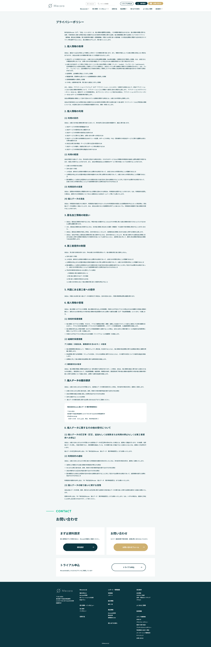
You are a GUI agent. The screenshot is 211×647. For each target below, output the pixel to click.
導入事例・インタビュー (87, 605)
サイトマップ (139, 635)
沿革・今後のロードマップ (143, 597)
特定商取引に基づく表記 (142, 630)
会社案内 (139, 590)
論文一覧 (110, 604)
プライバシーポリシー (142, 622)
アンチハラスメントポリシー (143, 627)
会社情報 (138, 593)
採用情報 (139, 611)
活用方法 (82, 617)
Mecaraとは (83, 590)
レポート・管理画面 (114, 590)
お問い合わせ (139, 638)
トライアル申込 (128, 567)
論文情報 (110, 601)
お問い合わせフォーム (131, 547)
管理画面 (110, 593)
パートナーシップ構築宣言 (143, 633)
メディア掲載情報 (141, 617)
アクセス (138, 600)
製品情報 (110, 610)
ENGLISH (91, 4)
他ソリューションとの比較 (86, 597)
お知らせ (138, 619)
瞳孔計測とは (83, 593)
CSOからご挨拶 (140, 595)
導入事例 (82, 609)
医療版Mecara (112, 617)
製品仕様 (110, 615)
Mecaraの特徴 (83, 595)
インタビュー (83, 611)
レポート (110, 595)
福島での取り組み (141, 625)
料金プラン (82, 600)
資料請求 (80, 547)
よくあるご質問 (141, 605)
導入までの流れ (112, 623)
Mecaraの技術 (112, 613)
